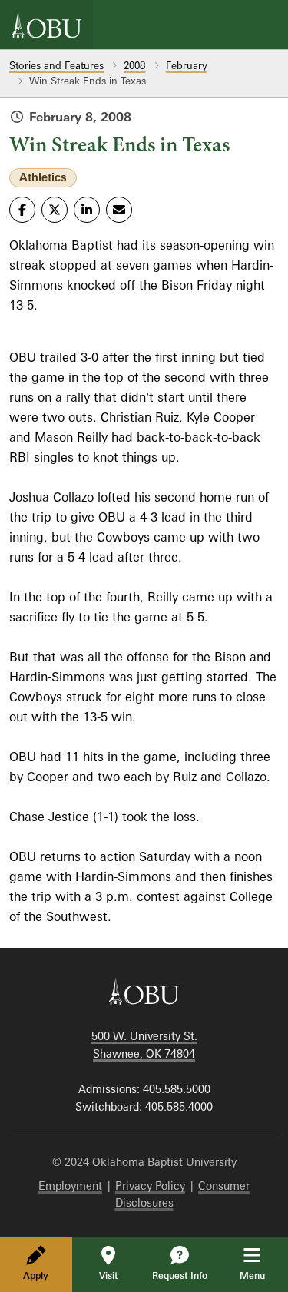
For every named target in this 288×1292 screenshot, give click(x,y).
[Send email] (119, 210)
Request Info (179, 1275)
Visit (108, 1275)
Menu (263, 1275)
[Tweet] (54, 210)
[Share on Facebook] (22, 210)
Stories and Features (56, 65)
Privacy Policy (150, 1185)
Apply (35, 1275)
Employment (70, 1185)
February (186, 65)
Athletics (43, 177)
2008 (134, 65)
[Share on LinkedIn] (86, 210)
